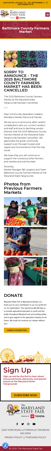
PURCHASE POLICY (36, 437)
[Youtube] (34, 423)
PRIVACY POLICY (13, 437)
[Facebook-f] (17, 423)
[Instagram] (28, 423)
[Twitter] (22, 423)
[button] (47, 14)
